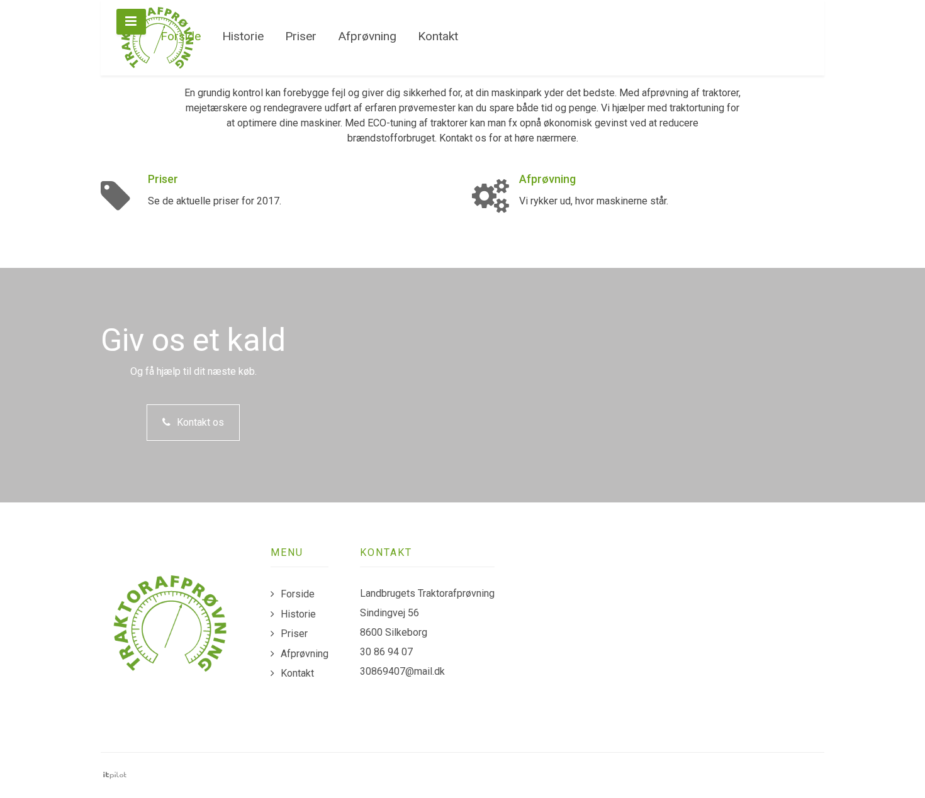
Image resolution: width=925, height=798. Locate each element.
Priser (163, 179)
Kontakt (297, 673)
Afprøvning (547, 179)
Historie (298, 614)
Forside (298, 594)
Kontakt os (200, 422)
